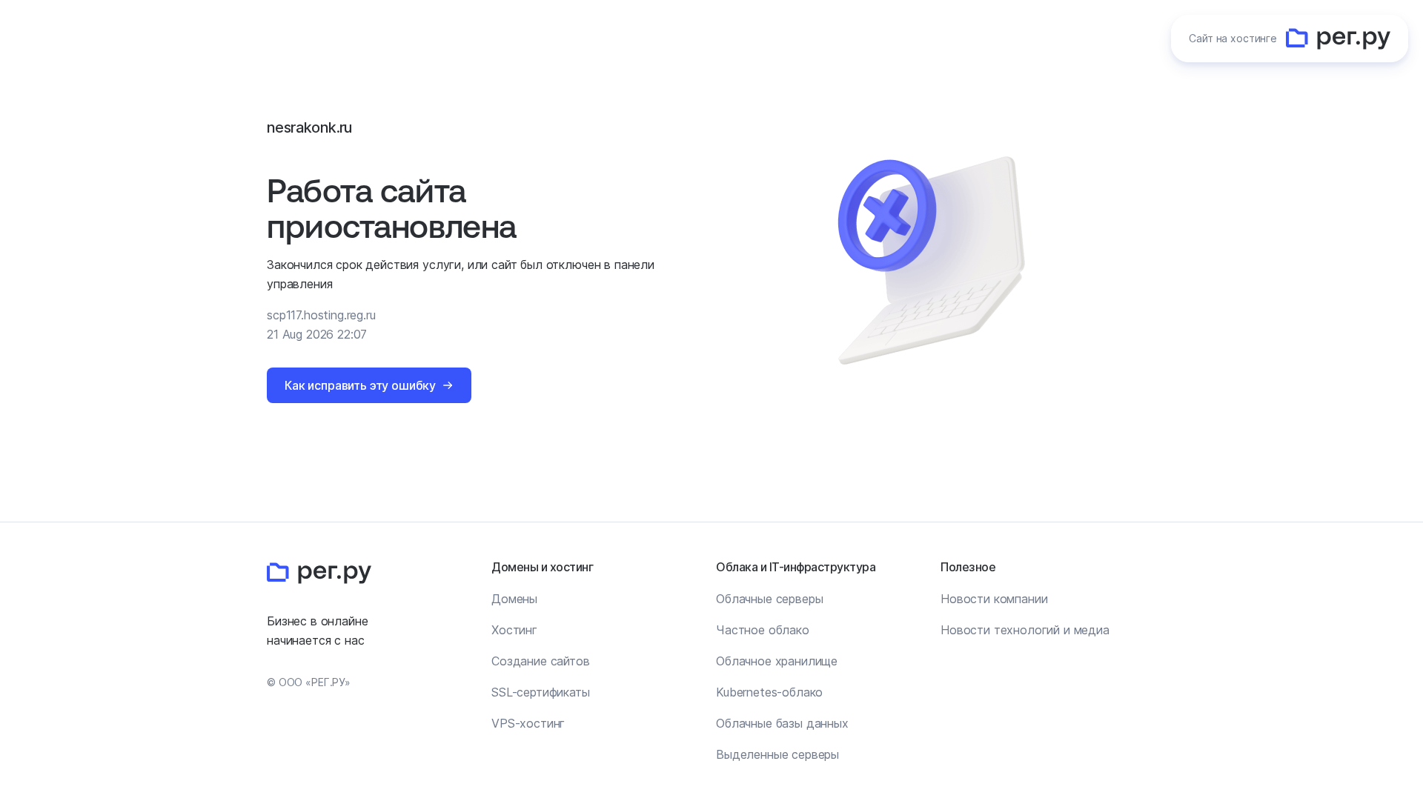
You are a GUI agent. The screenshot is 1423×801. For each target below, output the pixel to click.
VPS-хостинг (528, 723)
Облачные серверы (769, 598)
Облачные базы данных (782, 723)
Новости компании (994, 598)
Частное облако (762, 629)
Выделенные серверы (777, 754)
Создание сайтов (540, 661)
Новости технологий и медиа (1025, 629)
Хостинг (514, 629)
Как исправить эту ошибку (360, 385)
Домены (514, 598)
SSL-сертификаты (540, 692)
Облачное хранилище (776, 661)
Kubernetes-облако (769, 692)
